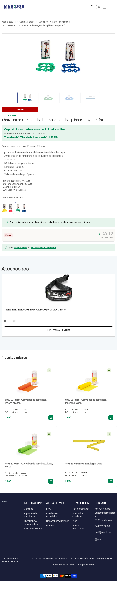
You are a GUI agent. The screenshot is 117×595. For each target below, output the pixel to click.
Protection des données (82, 558)
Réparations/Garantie (57, 520)
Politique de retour (85, 564)
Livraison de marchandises (31, 522)
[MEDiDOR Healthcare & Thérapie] (45, 7)
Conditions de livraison (63, 564)
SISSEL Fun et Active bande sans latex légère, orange (25, 401)
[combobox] (98, 539)
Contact (28, 508)
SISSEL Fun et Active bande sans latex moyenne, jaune (85, 401)
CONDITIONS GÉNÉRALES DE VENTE (50, 558)
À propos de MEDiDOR (30, 515)
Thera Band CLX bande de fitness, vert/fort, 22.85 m (31, 137)
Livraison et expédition (52, 515)
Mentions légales (105, 558)
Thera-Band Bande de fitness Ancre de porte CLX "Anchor (35, 309)
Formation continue (77, 515)
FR (99, 539)
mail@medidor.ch (104, 532)
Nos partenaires (81, 508)
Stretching (43, 21)
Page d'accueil (9, 21)
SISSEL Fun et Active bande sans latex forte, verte (29, 465)
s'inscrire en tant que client (43, 247)
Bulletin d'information (79, 527)
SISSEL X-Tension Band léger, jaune (83, 463)
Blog (74, 520)
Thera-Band (10, 115)
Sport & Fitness (27, 21)
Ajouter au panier (58, 330)
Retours (50, 525)
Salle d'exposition (33, 528)
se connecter (20, 247)
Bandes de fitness (61, 21)
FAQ (48, 508)
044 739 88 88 (102, 526)
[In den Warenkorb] (50, 417)
